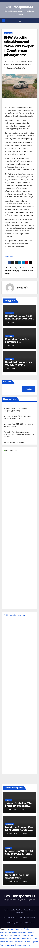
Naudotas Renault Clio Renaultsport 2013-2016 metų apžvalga (19, 318)
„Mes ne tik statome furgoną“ (14, 442)
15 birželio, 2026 (13, 881)
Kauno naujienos (31, 942)
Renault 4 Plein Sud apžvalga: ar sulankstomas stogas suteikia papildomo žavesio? (19, 434)
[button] (36, 20)
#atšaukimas (22, 61)
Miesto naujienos (20, 935)
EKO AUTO (8, 800)
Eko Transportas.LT (19, 7)
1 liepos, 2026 (12, 809)
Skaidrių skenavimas (18, 932)
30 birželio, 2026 (13, 833)
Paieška (7, 382)
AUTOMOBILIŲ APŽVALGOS (15, 923)
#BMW (29, 61)
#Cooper (7, 65)
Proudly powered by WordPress (13, 910)
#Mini (30, 65)
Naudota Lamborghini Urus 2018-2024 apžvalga (18, 364)
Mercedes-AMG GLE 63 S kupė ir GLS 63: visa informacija (19, 854)
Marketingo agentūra (15, 929)
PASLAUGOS (29, 923)
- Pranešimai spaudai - (16, 942)
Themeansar (19, 913)
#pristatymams (9, 68)
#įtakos (24, 65)
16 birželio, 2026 (13, 857)
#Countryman (16, 65)
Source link (9, 256)
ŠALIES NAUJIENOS (9, 918)
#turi (24, 68)
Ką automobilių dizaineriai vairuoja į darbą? (12, 270)
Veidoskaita (26, 939)
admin (24, 287)
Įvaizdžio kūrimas (14, 939)
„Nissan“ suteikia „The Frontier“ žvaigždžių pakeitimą (18, 806)
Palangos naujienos (22, 945)
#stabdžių (18, 68)
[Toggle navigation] (20, 20)
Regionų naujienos (7, 945)
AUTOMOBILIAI (8, 33)
